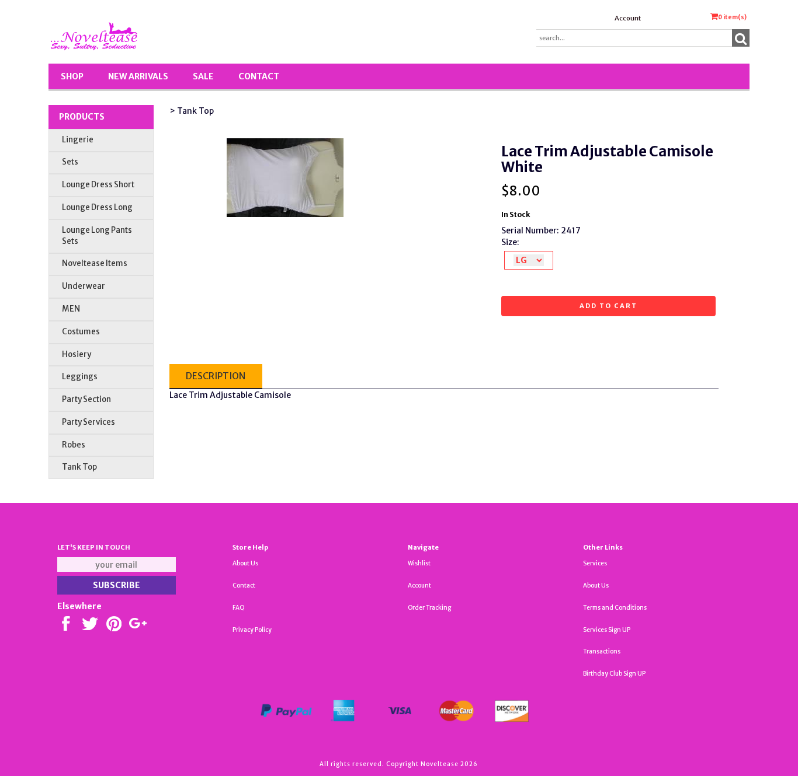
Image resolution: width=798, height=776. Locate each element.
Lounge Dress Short (98, 185)
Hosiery (76, 354)
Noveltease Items (94, 263)
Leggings (80, 377)
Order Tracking (429, 607)
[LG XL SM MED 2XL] (528, 260)
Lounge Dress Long (97, 207)
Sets (70, 162)
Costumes (81, 332)
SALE (203, 76)
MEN (71, 309)
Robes (73, 445)
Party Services (88, 422)
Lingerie (77, 140)
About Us (245, 563)
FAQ (239, 607)
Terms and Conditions (615, 607)
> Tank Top (191, 111)
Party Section (86, 399)
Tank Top (79, 467)
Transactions (601, 651)
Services (595, 563)
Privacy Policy (252, 630)
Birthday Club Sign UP (614, 673)
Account (628, 18)
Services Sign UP (606, 630)
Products (82, 116)
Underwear (83, 286)
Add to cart (608, 306)
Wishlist (419, 563)
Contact (258, 76)
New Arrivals (138, 76)
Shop (72, 76)
